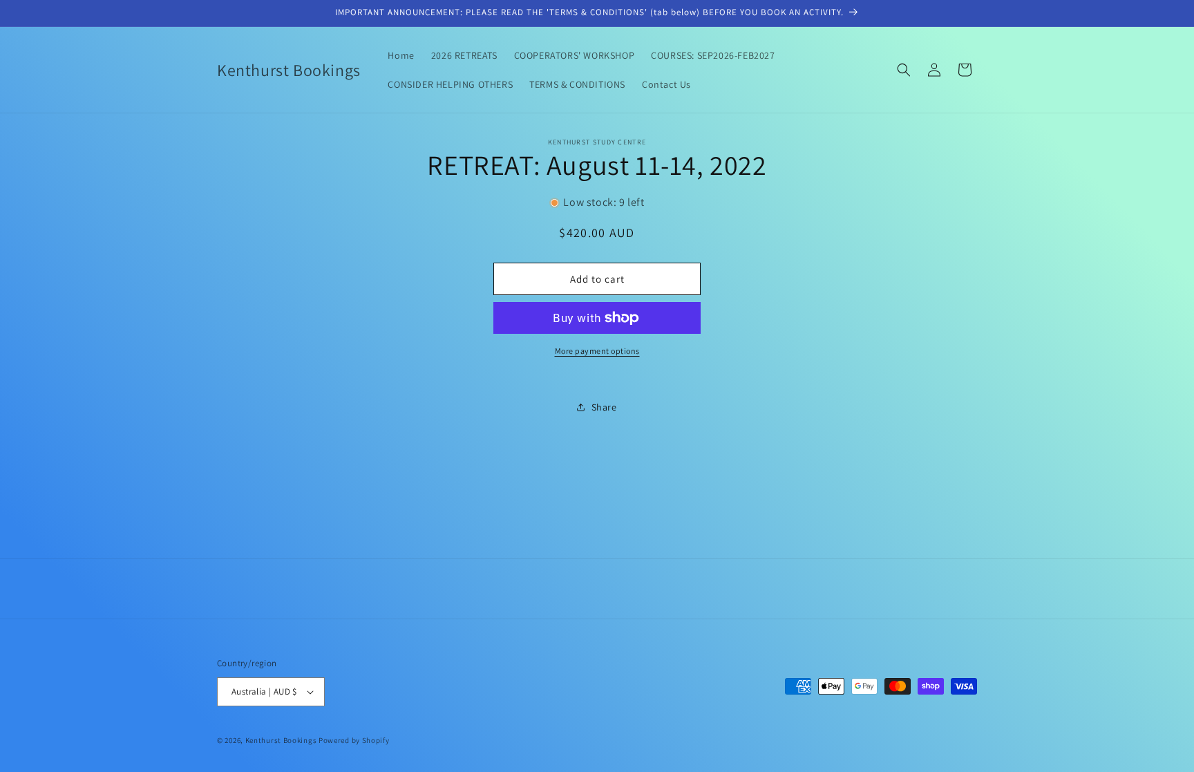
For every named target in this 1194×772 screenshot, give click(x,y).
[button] (904, 70)
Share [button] (604, 407)
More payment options (597, 351)
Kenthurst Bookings (281, 740)
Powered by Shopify (354, 740)
